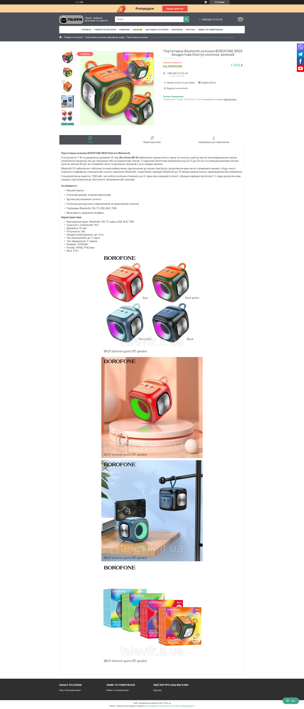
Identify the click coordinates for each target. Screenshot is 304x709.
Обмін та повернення (210, 29)
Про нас (190, 29)
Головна (86, 29)
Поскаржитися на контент (157, 706)
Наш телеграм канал (70, 690)
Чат (293, 701)
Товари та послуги (105, 29)
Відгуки (157, 690)
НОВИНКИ (124, 29)
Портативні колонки (137, 37)
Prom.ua (167, 703)
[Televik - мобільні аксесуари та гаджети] (71, 19)
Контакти (177, 29)
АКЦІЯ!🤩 (137, 29)
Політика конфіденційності (183, 706)
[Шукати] (186, 19)
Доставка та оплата (157, 29)
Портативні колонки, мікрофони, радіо (105, 37)
